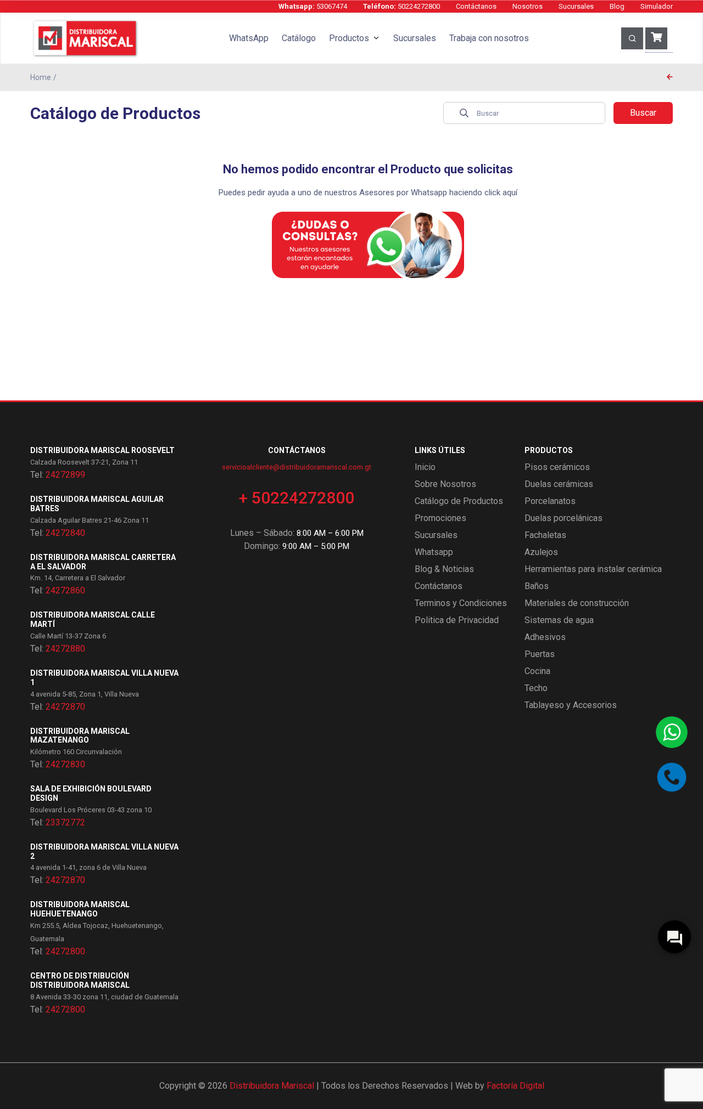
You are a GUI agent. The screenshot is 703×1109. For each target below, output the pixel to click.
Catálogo (299, 38)
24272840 (65, 533)
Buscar (643, 112)
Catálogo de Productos (459, 501)
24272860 (65, 590)
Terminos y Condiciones (461, 603)
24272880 (65, 648)
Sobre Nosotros (445, 484)
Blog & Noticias (444, 569)
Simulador (656, 6)
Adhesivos (545, 637)
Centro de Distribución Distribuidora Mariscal (80, 980)
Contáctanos (476, 6)
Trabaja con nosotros (489, 38)
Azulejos (541, 552)
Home (40, 77)
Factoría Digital (515, 1085)
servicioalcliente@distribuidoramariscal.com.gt (296, 467)
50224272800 (401, 6)
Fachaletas (545, 535)
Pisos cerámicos (557, 467)
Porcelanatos (550, 501)
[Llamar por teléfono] (671, 777)
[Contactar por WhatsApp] (671, 732)
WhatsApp (249, 38)
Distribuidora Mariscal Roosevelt (102, 450)
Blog (617, 6)
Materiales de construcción (577, 603)
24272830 (65, 764)
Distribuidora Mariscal (272, 1085)
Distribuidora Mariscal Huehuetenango (80, 909)
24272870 (65, 706)
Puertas (540, 654)
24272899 (65, 474)
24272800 (65, 951)
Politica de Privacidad (457, 620)
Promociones (440, 518)
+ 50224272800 (296, 497)
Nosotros (527, 6)
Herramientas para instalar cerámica (593, 569)
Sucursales (576, 6)
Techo (536, 688)
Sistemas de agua (559, 620)
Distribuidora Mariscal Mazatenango (80, 736)
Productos (349, 38)
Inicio (425, 467)
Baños (537, 586)
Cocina (537, 671)
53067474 (312, 6)
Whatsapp (434, 552)
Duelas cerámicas (559, 484)
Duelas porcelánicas (563, 518)
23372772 (65, 822)
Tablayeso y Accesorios (571, 705)
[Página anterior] (670, 77)
